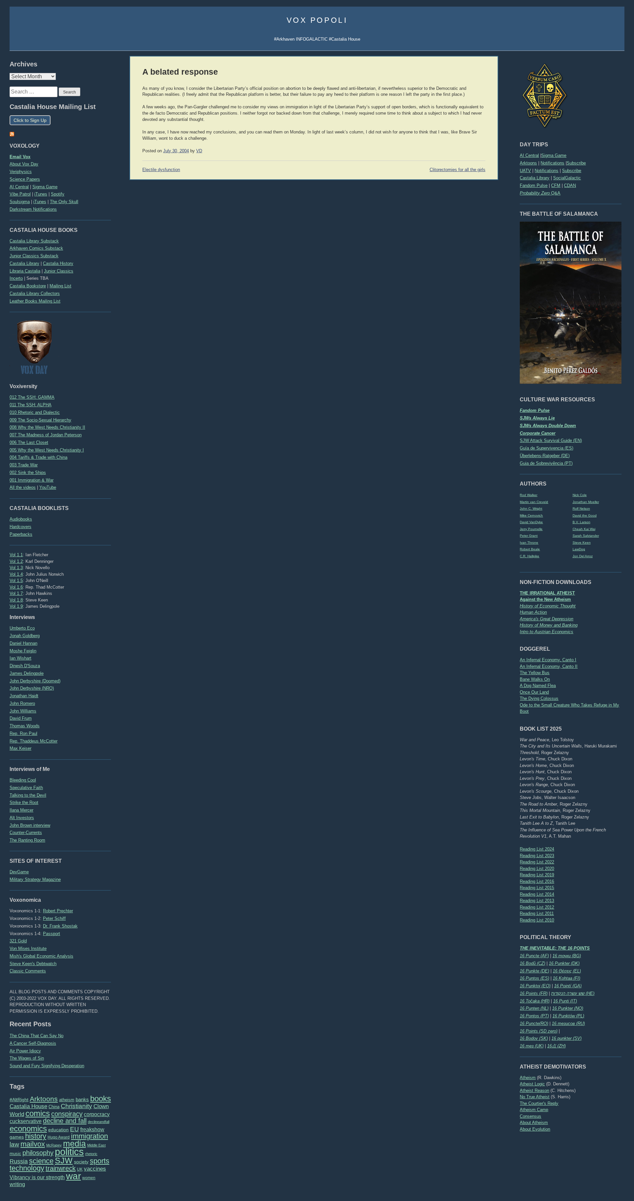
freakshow (92, 1129)
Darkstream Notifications (33, 209)
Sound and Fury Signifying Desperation (47, 1065)
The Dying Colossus (539, 698)
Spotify (57, 194)
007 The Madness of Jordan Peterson (46, 434)
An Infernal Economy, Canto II (549, 666)
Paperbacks (21, 534)
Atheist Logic (532, 1083)
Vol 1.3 (16, 567)
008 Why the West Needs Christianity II (47, 427)
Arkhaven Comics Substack (36, 248)
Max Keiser (20, 748)
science (41, 1161)
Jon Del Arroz (583, 556)
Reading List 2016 (537, 881)
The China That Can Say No (36, 1035)
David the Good (585, 515)
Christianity (76, 1106)
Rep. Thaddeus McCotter (33, 741)
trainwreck (61, 1168)
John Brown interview (30, 825)
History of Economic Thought (548, 605)
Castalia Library (534, 177)
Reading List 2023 (537, 855)
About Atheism (534, 1122)
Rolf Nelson (581, 508)
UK (80, 1169)
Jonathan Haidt (24, 695)
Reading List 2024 (537, 849)
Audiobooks (21, 519)
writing (17, 1184)
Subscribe (576, 163)
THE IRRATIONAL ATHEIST (547, 593)
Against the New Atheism (545, 599)
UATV (525, 170)
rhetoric (91, 1154)
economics (28, 1128)
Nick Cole (580, 495)
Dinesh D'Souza (25, 665)
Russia (19, 1161)
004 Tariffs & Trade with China (38, 457)
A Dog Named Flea (538, 685)
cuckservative (26, 1121)
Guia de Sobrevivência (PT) (546, 463)
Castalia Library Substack (34, 240)
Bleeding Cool (23, 780)
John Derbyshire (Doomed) (35, 680)
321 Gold (18, 940)
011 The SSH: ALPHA (31, 404)
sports (99, 1161)
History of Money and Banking (549, 625)
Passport (51, 933)
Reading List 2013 (537, 900)
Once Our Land (534, 692)
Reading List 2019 (537, 874)
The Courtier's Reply (539, 1103)
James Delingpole (27, 673)
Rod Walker (528, 495)
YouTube (47, 487)
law (14, 1144)
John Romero (22, 703)
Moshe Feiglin (23, 650)
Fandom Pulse (533, 185)
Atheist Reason (534, 1090)
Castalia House (28, 1106)
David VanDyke (531, 522)
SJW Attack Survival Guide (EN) (551, 440)
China (54, 1106)
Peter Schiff (54, 918)
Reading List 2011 (537, 913)
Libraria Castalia (25, 271)
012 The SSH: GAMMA (32, 397)
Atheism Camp (534, 1109)
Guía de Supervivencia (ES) (546, 448)
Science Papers (25, 179)
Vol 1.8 (16, 600)
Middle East (96, 1145)
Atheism (528, 1077)
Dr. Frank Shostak (60, 926)
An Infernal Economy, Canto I (548, 659)
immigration (89, 1136)
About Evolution (535, 1129)
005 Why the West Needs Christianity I (47, 450)
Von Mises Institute (28, 948)
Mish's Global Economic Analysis (41, 956)
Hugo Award (59, 1137)
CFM (555, 185)
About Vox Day (24, 164)
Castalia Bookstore (28, 285)
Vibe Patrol (20, 194)
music (15, 1153)
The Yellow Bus (534, 672)
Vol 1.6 (16, 587)
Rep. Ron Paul (23, 733)
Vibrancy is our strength (37, 1177)
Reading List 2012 (537, 907)
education (58, 1129)
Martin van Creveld (534, 502)
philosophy (37, 1152)
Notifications (552, 163)
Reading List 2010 (537, 920)
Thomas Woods (25, 725)
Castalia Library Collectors (35, 293)
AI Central (529, 155)
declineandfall (98, 1122)
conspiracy (67, 1113)
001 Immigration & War (31, 480)
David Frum (21, 718)
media (74, 1143)
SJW (64, 1160)
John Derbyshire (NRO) (32, 688)
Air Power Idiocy (25, 1050)
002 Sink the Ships (28, 472)
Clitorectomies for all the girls (457, 169)
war (73, 1176)
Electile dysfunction (161, 169)
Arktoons (528, 163)
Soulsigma (20, 201)
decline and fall (65, 1120)
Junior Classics (58, 271)
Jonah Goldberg (25, 635)
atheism (66, 1099)
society (81, 1161)
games (17, 1137)
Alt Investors (22, 817)
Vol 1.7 (16, 593)
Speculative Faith (26, 787)
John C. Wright (531, 508)
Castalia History (58, 263)
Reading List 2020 (537, 868)
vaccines (95, 1169)
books (100, 1098)
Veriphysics (21, 171)
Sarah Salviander (586, 535)
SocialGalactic (567, 177)
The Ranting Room (27, 840)
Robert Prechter (58, 910)
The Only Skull (64, 201)
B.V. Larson (581, 522)
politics (69, 1151)
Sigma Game (553, 155)
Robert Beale (530, 549)
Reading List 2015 (537, 887)
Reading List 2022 (537, 861)
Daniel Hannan (23, 643)
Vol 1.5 (16, 580)
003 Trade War (24, 464)
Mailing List (60, 285)
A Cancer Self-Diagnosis (33, 1043)
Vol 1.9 (16, 606)
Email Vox (20, 156)
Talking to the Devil (28, 795)
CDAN (570, 185)
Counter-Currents (26, 832)
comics (37, 1113)
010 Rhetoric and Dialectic (35, 412)
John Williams (23, 711)
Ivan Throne (529, 542)
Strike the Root (24, 802)
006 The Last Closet (29, 442)
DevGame (19, 871)
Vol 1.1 (16, 554)
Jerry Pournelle (531, 529)
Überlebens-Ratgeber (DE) (545, 455)
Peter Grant (529, 535)
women (88, 1178)
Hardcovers (20, 526)
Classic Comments (28, 970)
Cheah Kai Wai (584, 529)
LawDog (579, 549)
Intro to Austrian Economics (546, 631)
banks (82, 1099)
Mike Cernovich (531, 515)
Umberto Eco (22, 628)
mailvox (32, 1144)
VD (199, 151)
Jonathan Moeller (586, 502)
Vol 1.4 (16, 574)
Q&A (540, 193)
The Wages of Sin (27, 1058)
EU (74, 1129)
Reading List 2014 (537, 894)
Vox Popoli (317, 20)
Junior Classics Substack (34, 255)
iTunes (40, 194)
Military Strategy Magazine (35, 879)
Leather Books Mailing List (35, 301)
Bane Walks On (535, 679)
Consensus (530, 1116)
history (35, 1136)
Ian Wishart (20, 658)
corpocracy (97, 1114)
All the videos (23, 487)
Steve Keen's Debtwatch (33, 963)
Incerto (16, 278)
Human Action (533, 612)
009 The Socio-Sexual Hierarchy (40, 420)
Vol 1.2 (16, 561)
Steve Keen (582, 542)
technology (27, 1168)
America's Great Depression (546, 618)
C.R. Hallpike (529, 556)
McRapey (54, 1145)
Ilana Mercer (21, 810)
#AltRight (19, 1099)
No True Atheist (534, 1096)
